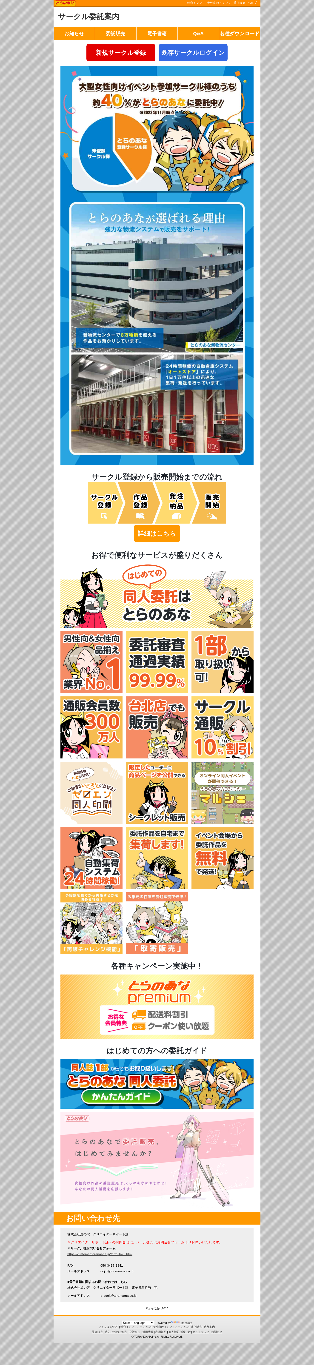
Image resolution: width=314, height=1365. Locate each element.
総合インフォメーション (135, 1326)
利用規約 (160, 1332)
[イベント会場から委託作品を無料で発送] (222, 888)
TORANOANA (65, 3)
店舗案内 (209, 1326)
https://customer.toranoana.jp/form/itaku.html (99, 1254)
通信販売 (239, 3)
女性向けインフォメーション (171, 1326)
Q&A (198, 33)
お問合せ (216, 1332)
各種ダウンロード (240, 33)
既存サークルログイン (193, 52)
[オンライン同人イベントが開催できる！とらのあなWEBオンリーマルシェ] (222, 822)
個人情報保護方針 (179, 1332)
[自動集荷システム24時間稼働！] (91, 888)
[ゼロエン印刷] (91, 822)
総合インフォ (196, 3)
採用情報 (147, 1332)
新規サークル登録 (121, 52)
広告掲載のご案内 (116, 1332)
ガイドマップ (201, 1332)
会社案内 (134, 1332)
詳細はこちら (157, 533)
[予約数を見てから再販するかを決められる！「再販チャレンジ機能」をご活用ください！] (91, 953)
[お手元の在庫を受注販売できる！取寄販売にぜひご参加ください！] (157, 953)
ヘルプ (252, 3)
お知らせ (74, 33)
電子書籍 (157, 33)
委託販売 (115, 33)
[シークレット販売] (157, 822)
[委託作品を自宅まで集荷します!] (157, 888)
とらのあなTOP (108, 1326)
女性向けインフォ (219, 3)
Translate (186, 1323)
